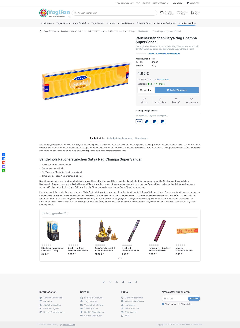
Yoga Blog (177, 3)
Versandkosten (163, 79)
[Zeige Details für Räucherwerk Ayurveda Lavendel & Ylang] (52, 230)
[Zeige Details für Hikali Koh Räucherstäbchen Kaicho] (133, 230)
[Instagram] (117, 282)
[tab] (97, 138)
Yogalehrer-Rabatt (125, 3)
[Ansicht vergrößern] (85, 82)
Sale (138, 3)
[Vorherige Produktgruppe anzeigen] (42, 239)
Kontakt (146, 3)
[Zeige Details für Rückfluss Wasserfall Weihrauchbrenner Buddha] (106, 230)
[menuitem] (47, 23)
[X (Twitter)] (110, 282)
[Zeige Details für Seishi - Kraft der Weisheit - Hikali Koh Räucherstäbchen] (79, 230)
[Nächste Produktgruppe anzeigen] (197, 239)
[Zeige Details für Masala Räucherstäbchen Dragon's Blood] (187, 230)
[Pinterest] (136, 282)
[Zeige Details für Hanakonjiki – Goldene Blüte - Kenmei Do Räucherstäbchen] (160, 230)
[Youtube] (129, 282)
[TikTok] (123, 282)
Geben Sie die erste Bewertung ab (164, 53)
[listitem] (85, 82)
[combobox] (114, 13)
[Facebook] (104, 282)
